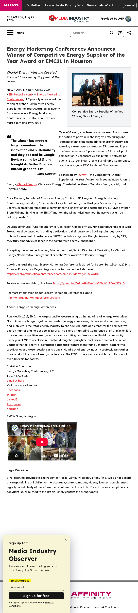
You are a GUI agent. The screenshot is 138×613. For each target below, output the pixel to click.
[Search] (112, 33)
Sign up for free (36, 596)
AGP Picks (11, 5)
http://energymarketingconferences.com (33, 297)
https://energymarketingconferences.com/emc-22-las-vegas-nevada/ (53, 274)
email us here (15, 380)
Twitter (11, 394)
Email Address (19, 580)
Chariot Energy (27, 184)
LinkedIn (12, 399)
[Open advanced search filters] (120, 33)
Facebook (13, 390)
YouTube (12, 409)
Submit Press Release (77, 607)
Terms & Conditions (106, 607)
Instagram (14, 404)
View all (130, 5)
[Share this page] (129, 32)
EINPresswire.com (20, 94)
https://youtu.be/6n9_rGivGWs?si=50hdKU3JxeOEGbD (89, 283)
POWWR (83, 174)
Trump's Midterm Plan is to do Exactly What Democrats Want (65, 5)
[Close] (65, 539)
